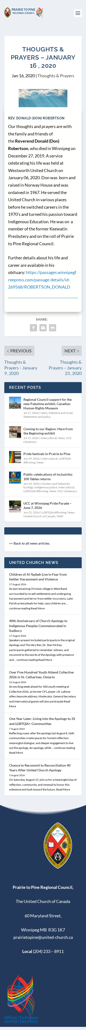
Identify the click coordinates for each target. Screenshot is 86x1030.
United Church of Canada (39, 516)
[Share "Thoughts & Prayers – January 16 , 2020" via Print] (52, 328)
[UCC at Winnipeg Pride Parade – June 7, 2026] (15, 506)
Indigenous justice (45, 487)
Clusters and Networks (56, 483)
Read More (38, 608)
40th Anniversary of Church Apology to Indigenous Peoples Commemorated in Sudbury (38, 625)
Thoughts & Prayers (56, 75)
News (44, 413)
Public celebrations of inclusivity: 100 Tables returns (48, 476)
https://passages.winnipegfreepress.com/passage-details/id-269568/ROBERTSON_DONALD (42, 280)
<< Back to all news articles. (29, 543)
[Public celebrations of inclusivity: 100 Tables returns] (15, 478)
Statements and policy (37, 416)
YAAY (60, 516)
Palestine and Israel (61, 413)
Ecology (28, 487)
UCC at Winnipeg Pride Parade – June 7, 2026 (47, 505)
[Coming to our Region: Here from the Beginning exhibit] (15, 432)
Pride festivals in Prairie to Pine (46, 454)
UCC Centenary (67, 491)
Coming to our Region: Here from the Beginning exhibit (48, 431)
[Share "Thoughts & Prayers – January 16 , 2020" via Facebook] (33, 328)
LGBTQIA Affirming (35, 491)
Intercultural (49, 438)
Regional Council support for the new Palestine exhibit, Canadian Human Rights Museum (47, 403)
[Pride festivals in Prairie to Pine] (15, 457)
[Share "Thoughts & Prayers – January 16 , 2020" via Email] (43, 328)
